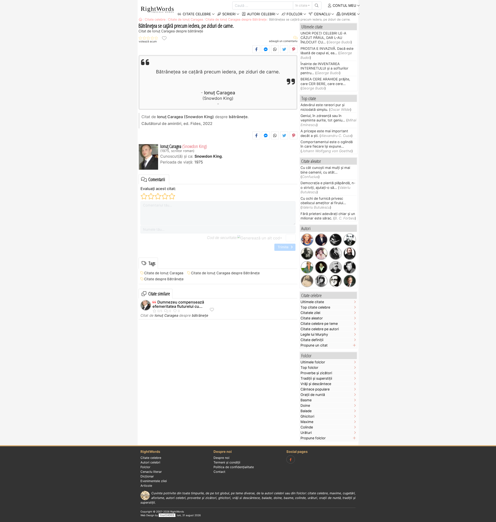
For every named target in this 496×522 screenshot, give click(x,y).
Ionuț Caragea (219, 95)
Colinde (307, 427)
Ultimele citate (312, 302)
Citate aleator (312, 318)
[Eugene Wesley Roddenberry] (321, 253)
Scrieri (228, 14)
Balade (306, 411)
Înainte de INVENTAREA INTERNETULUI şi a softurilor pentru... (324, 68)
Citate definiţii (312, 340)
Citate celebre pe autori (320, 329)
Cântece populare (315, 389)
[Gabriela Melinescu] (321, 281)
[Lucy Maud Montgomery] (335, 253)
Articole (146, 486)
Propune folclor (313, 438)
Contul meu (344, 5)
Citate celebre (150, 458)
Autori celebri (260, 14)
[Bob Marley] (335, 239)
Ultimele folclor (313, 362)
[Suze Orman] (307, 267)
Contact (219, 472)
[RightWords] (140, 19)
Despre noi (221, 458)
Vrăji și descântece (316, 384)
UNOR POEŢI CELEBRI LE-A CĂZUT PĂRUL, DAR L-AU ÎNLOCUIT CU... (323, 37)
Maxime (307, 422)
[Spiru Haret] (335, 267)
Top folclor (309, 367)
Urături (306, 433)
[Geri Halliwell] (307, 239)
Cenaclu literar (151, 472)
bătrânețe (200, 315)
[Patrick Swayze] (321, 239)
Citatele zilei (310, 313)
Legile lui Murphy (314, 334)
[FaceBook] (290, 459)
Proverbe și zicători (316, 373)
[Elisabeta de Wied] (307, 281)
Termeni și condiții (227, 462)
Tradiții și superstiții (316, 378)
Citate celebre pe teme (319, 324)
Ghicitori (307, 416)
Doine (305, 405)
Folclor (294, 14)
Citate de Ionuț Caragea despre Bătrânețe (225, 273)
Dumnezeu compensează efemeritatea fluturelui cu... (178, 304)
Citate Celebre (196, 14)
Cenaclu (321, 14)
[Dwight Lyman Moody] (349, 253)
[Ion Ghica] (349, 239)
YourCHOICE (167, 515)
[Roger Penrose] (349, 281)
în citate (301, 5)
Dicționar (147, 476)
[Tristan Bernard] (307, 253)
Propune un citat (314, 345)
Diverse (348, 14)
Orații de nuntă (313, 395)
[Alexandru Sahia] (335, 281)
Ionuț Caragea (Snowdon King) (185, 116)
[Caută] (316, 5)
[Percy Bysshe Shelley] (321, 267)
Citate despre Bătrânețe (163, 279)
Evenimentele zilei (153, 481)
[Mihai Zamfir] (349, 267)
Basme (306, 400)
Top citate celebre (315, 307)
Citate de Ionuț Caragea (163, 273)
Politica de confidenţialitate (234, 467)
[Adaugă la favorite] (164, 38)
